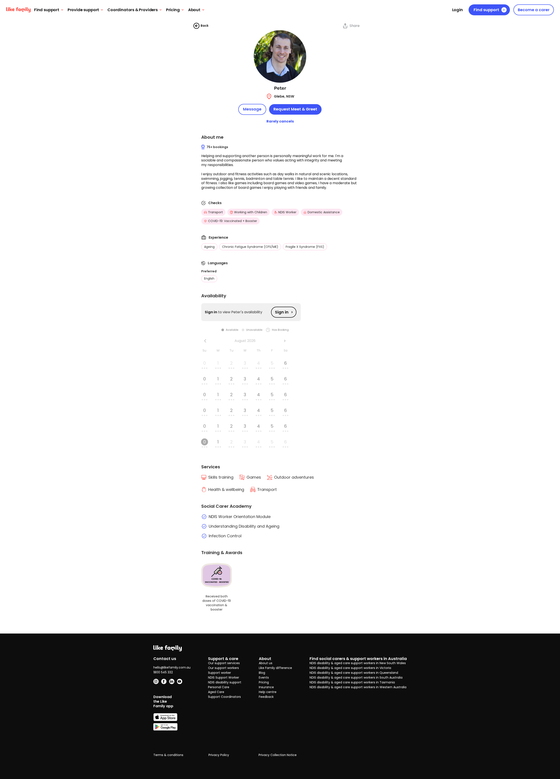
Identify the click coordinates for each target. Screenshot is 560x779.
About (194, 9)
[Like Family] (18, 9)
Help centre (267, 692)
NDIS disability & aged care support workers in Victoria (350, 668)
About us (265, 663)
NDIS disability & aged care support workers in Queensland (354, 672)
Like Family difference (275, 668)
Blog (262, 672)
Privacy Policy (218, 755)
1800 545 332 (163, 672)
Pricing (173, 9)
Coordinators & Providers (133, 9)
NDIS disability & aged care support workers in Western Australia (358, 687)
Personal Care (218, 687)
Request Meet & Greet (295, 109)
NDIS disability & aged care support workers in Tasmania (352, 682)
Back (204, 25)
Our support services (224, 663)
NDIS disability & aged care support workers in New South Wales (358, 663)
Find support (46, 9)
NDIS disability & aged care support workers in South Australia (356, 677)
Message (252, 109)
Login (457, 9)
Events (264, 677)
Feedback (266, 697)
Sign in (282, 312)
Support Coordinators (224, 697)
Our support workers (223, 668)
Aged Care (216, 692)
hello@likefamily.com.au (172, 667)
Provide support (83, 9)
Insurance (266, 687)
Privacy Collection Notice (278, 755)
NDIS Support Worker (223, 677)
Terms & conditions (168, 755)
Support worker (219, 672)
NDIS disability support (224, 682)
